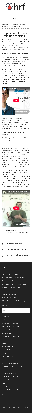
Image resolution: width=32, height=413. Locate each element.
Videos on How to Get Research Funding (11, 389)
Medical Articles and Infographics (10, 359)
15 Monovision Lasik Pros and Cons (10, 281)
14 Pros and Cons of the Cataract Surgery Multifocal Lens (16, 291)
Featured (4, 343)
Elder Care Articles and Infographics (10, 336)
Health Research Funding (8, 346)
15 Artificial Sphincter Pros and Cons (14, 249)
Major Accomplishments (8, 356)
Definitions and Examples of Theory (10, 326)
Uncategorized (5, 386)
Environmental (5, 339)
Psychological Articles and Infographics (11, 369)
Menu (17, 18)
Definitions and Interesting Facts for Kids (18, 232)
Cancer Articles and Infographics (10, 323)
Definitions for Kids (12, 230)
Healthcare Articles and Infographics (10, 349)
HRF (16, 6)
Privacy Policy (25, 407)
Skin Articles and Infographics (9, 373)
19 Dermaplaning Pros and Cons (10, 294)
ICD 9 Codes (5, 353)
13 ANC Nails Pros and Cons (12, 244)
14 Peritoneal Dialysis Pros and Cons (11, 287)
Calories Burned (5, 320)
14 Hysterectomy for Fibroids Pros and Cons (13, 277)
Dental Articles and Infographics (9, 333)
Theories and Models (7, 379)
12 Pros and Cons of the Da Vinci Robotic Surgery (14, 284)
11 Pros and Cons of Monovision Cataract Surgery (14, 301)
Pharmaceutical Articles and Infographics (12, 366)
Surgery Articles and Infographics (10, 376)
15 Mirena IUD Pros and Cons (9, 297)
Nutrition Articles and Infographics (10, 363)
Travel (3, 383)
